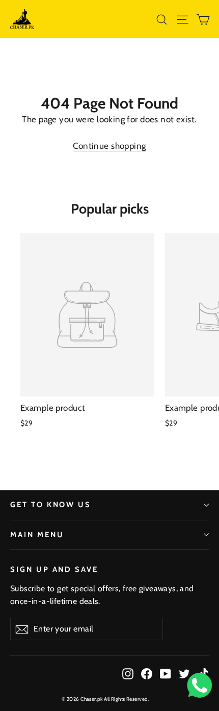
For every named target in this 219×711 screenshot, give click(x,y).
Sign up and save (54, 569)
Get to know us (50, 504)
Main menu (37, 534)
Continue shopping (109, 146)
